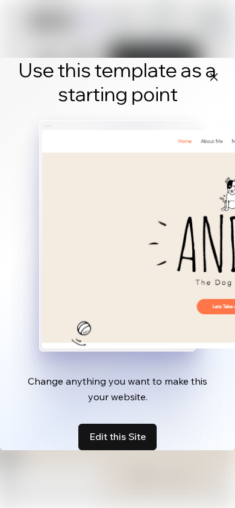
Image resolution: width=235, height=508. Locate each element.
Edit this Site (117, 436)
